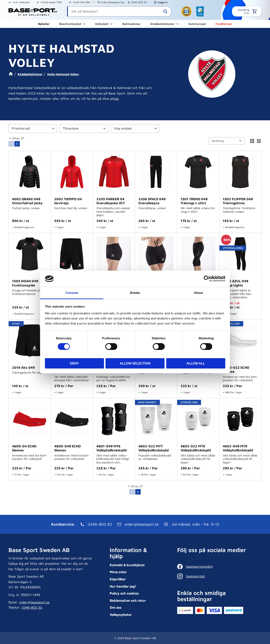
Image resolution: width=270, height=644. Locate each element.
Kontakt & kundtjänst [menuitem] (127, 565)
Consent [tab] (72, 293)
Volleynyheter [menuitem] (121, 615)
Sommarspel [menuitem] (197, 24)
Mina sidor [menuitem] (118, 572)
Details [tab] (135, 293)
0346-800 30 (139, 2)
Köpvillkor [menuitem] (118, 579)
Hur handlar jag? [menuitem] (123, 586)
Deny (74, 363)
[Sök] (165, 11)
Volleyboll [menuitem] (101, 24)
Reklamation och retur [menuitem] (128, 600)
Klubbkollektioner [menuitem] (162, 24)
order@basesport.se (112, 2)
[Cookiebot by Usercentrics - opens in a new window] (206, 278)
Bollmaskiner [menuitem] (131, 24)
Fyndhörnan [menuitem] (224, 24)
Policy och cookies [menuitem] (124, 593)
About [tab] (198, 293)
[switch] (111, 346)
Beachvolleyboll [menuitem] (70, 24)
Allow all (195, 363)
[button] (32, 128)
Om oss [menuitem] (116, 607)
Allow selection (135, 363)
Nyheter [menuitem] (44, 24)
